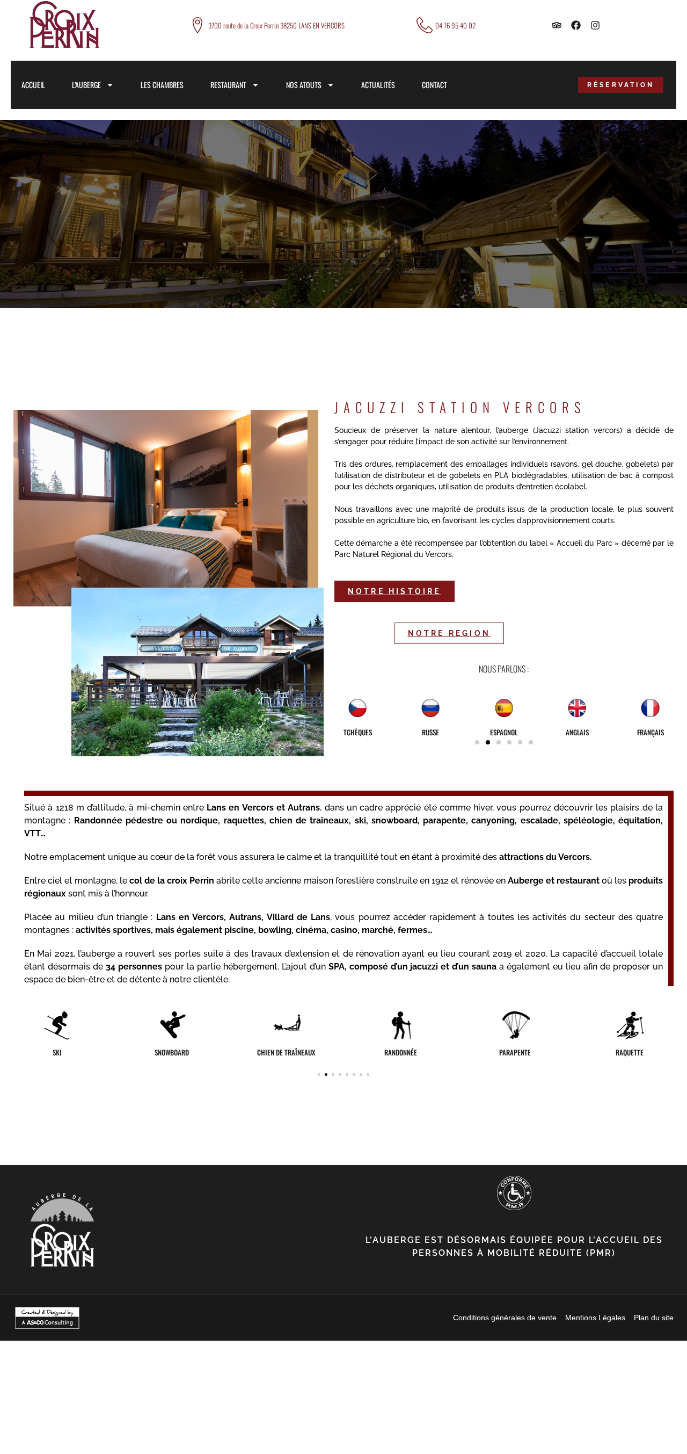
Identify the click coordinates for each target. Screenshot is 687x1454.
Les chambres (162, 84)
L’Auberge (86, 84)
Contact (434, 84)
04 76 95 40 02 (455, 25)
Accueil (33, 84)
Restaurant (228, 84)
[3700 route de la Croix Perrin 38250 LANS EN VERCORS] (197, 25)
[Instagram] (595, 25)
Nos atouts (303, 84)
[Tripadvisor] (556, 25)
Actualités (378, 84)
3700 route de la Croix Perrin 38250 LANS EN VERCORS (276, 25)
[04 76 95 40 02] (424, 25)
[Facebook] (576, 25)
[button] (477, 742)
